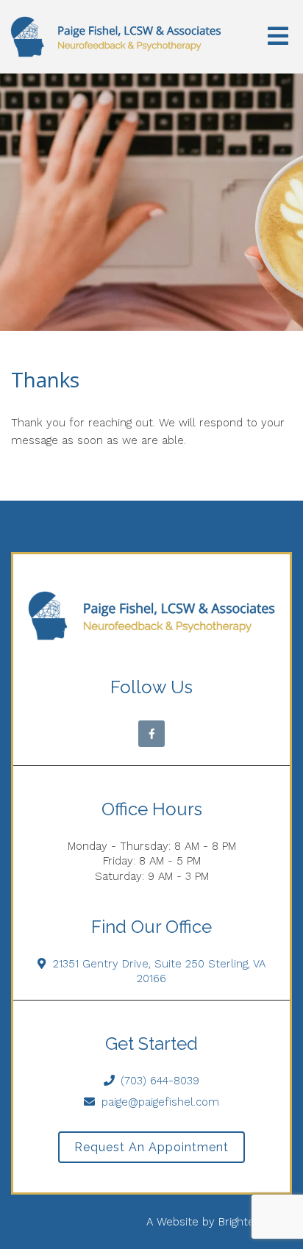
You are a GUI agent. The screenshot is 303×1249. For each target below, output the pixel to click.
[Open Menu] (278, 37)
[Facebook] (151, 733)
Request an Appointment (151, 1147)
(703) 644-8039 (160, 1080)
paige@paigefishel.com (160, 1102)
